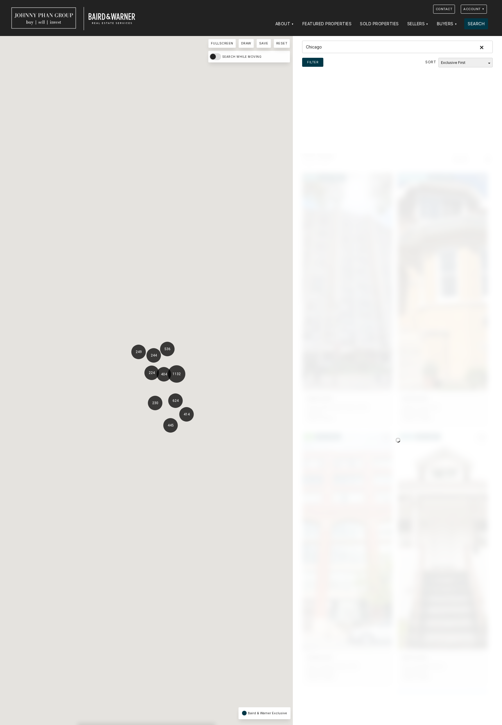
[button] (179, 402)
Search (476, 23)
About (283, 23)
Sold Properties (379, 23)
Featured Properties (327, 23)
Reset (282, 43)
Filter (312, 62)
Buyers (445, 23)
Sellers (416, 23)
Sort (430, 62)
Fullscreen (222, 43)
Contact (444, 9)
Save (263, 43)
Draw (246, 43)
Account (472, 9)
